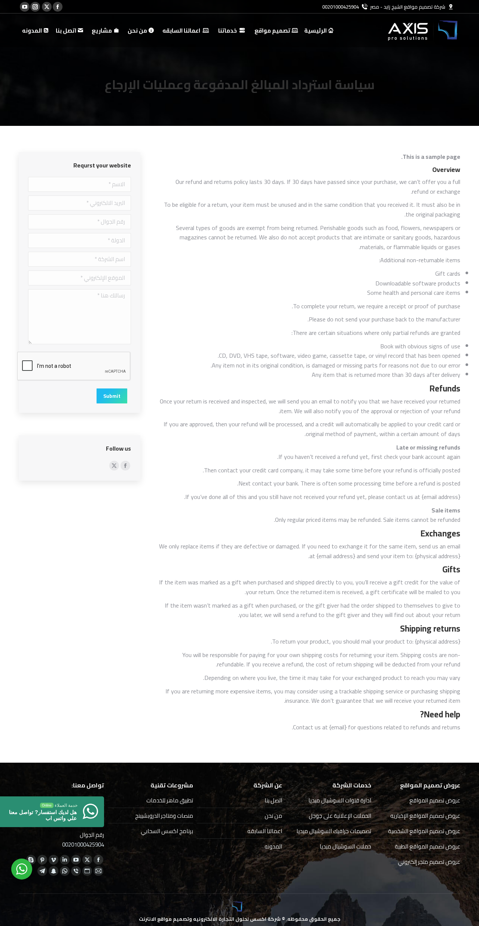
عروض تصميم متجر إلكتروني (429, 862)
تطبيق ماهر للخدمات (169, 800)
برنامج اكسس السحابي (167, 831)
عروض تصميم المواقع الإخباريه (425, 816)
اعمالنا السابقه (264, 831)
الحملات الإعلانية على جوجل (340, 816)
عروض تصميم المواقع (434, 800)
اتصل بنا (273, 800)
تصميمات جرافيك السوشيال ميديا (333, 831)
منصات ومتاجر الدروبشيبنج (164, 816)
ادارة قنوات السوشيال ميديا (339, 800)
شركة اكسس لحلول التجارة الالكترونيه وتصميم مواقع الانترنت (210, 918)
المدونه (273, 846)
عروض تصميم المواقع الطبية (427, 846)
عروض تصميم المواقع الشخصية (424, 831)
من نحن (273, 816)
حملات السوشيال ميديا (345, 846)
